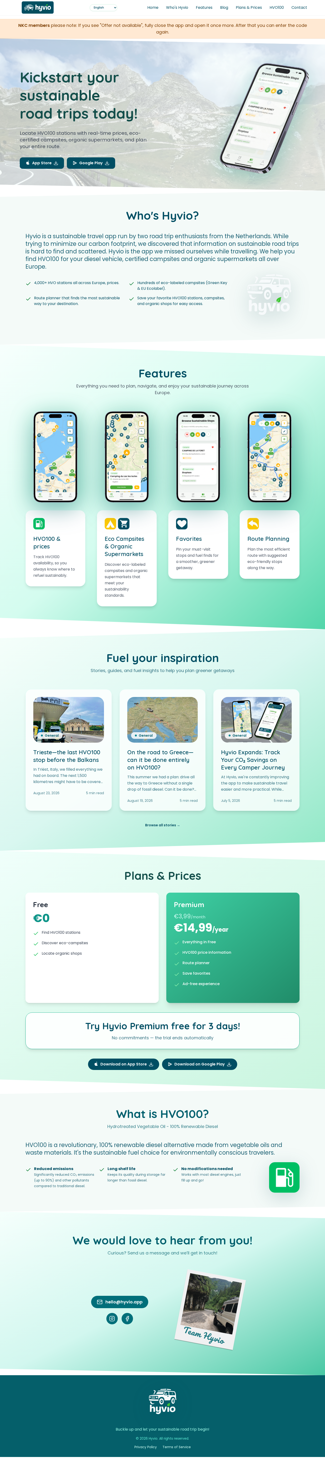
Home (152, 7)
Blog (224, 7)
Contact (299, 7)
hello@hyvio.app (124, 1302)
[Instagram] (112, 1318)
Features (204, 7)
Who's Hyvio (177, 7)
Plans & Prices (249, 7)
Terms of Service (176, 1447)
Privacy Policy (145, 1447)
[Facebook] (127, 1318)
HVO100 (277, 7)
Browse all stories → (162, 825)
